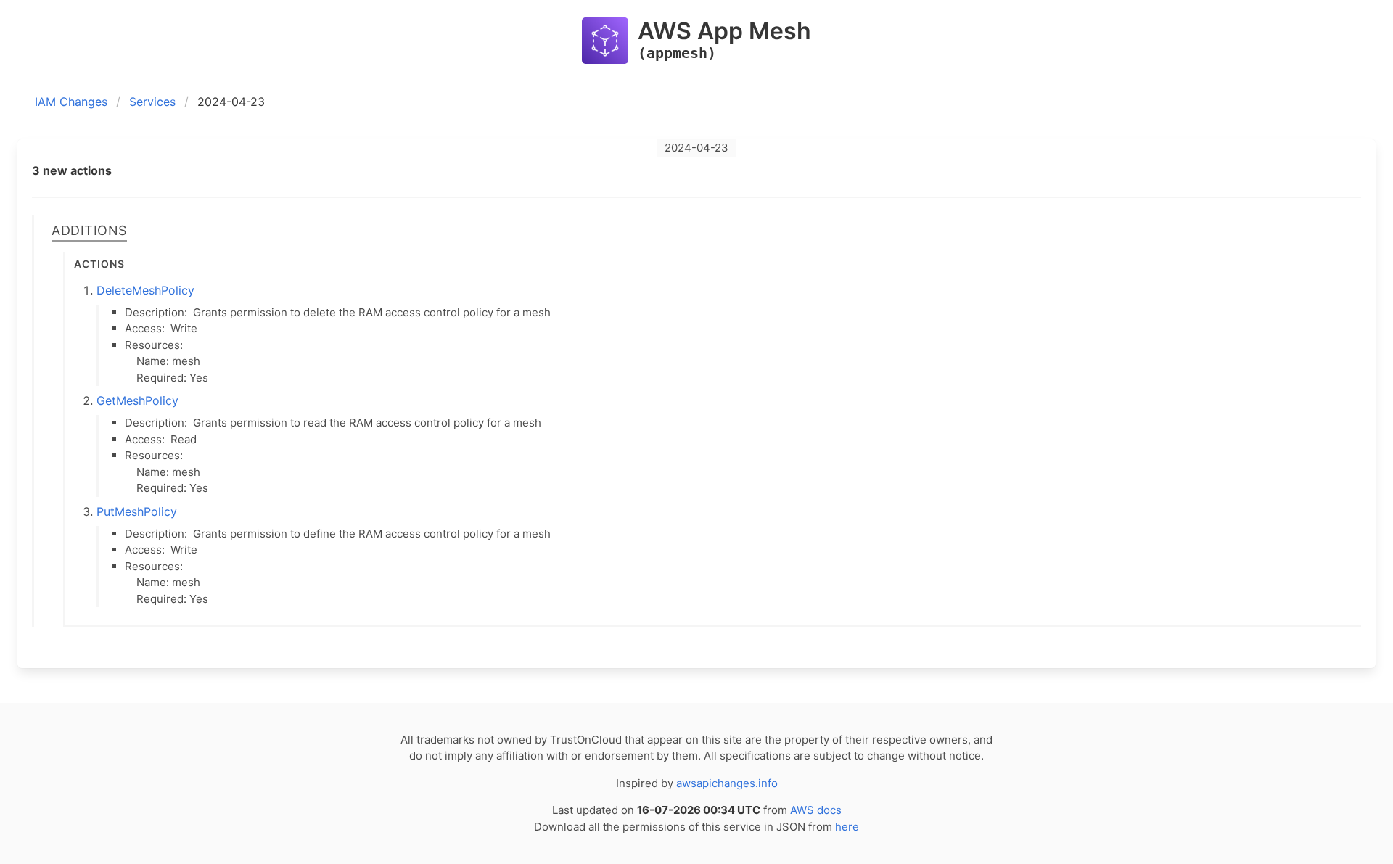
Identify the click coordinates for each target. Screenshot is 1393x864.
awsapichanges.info (727, 783)
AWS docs (816, 810)
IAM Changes (71, 101)
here (847, 827)
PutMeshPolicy (136, 511)
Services (152, 101)
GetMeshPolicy (137, 400)
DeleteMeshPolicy (145, 290)
